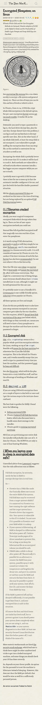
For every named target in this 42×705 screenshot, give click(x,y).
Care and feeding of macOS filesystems (27, 45)
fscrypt (26, 114)
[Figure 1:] (21, 71)
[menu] (5, 3)
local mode (13, 270)
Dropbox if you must (9, 45)
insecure (6, 250)
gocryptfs (7, 244)
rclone (23, 267)
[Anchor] (37, 57)
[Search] (36, 3)
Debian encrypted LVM (16, 412)
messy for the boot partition (24, 348)
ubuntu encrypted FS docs (19, 193)
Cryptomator (8, 292)
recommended (26, 259)
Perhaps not (12, 247)
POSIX (22, 38)
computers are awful (11, 38)
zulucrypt (7, 295)
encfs (15, 244)
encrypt (33, 267)
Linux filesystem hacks (31, 42)
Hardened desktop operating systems (28, 47)
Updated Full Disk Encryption (26, 415)
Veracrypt (14, 371)
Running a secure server (11, 49)
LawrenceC (27, 463)
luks (4, 339)
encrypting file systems (15, 94)
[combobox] (36, 3)
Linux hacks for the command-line (29, 49)
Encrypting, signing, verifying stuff (14, 52)
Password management (10, 47)
